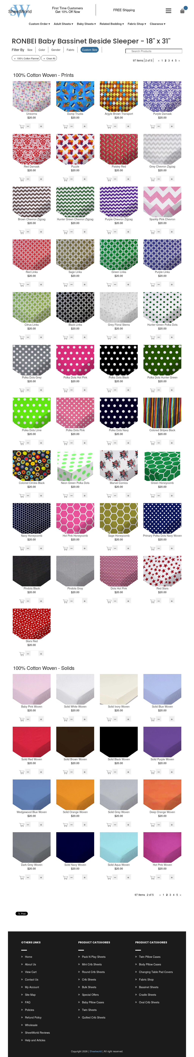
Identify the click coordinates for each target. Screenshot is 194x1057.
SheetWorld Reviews (37, 1032)
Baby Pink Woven (31, 706)
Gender (55, 50)
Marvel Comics (119, 483)
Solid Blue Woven (162, 706)
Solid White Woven (75, 706)
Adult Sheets (62, 24)
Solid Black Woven (119, 759)
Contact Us (31, 979)
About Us (30, 964)
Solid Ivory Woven (119, 706)
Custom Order (38, 24)
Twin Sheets (89, 1010)
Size (29, 50)
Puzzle (75, 166)
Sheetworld (96, 1051)
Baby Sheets (85, 24)
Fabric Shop (136, 24)
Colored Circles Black (32, 483)
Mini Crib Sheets (92, 964)
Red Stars (162, 588)
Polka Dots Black (119, 377)
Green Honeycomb (162, 483)
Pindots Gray (75, 588)
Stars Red (32, 641)
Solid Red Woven (31, 759)
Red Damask (31, 166)
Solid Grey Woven (119, 812)
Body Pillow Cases (150, 964)
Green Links (119, 272)
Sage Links (75, 272)
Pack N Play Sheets (94, 957)
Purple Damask (162, 114)
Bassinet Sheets (148, 987)
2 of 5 (148, 60)
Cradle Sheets (147, 994)
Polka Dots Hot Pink (75, 377)
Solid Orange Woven (75, 812)
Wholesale (31, 1025)
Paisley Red (119, 166)
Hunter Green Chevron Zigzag (75, 219)
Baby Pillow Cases (93, 1002)
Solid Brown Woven (75, 759)
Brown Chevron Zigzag (31, 219)
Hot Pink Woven (162, 865)
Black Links (75, 324)
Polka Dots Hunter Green (162, 377)
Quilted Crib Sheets (93, 1017)
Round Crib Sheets (93, 972)
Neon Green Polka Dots (75, 483)
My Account (32, 987)
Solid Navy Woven (75, 865)
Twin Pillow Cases (149, 957)
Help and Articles (35, 1040)
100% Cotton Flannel (26, 58)
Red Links (32, 272)
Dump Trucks (75, 114)
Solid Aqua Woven (119, 865)
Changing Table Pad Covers (156, 972)
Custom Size (89, 50)
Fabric (70, 50)
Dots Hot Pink (119, 588)
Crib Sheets (89, 979)
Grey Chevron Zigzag (162, 166)
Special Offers (90, 994)
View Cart (31, 972)
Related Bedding (111, 24)
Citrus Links (32, 324)
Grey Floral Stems (119, 324)
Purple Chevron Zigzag (119, 219)
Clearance (156, 24)
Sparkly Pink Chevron (162, 219)
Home (28, 957)
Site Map (30, 994)
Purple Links (162, 272)
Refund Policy (33, 1017)
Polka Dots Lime (31, 430)
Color (42, 50)
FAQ (27, 1002)
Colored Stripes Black (162, 430)
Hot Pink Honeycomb (75, 535)
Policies (29, 1010)
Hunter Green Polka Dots (162, 324)
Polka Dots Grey (31, 377)
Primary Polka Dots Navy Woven (162, 535)
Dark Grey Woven (31, 865)
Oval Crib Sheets (149, 1002)
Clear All (49, 58)
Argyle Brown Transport (119, 114)
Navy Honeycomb (31, 535)
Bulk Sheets (89, 987)
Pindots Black (32, 588)
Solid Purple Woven (162, 759)
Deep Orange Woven (162, 812)
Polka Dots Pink (75, 430)
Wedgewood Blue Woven (32, 812)
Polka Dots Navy (119, 430)
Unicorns (31, 114)
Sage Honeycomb (119, 535)
